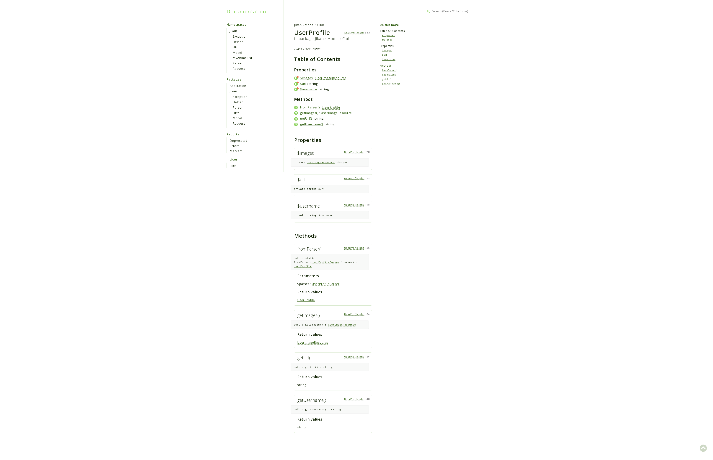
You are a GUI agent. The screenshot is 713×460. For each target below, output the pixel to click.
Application (238, 86)
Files (233, 166)
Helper (238, 42)
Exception (240, 36)
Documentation (246, 11)
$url (303, 84)
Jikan (233, 31)
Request (239, 69)
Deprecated (238, 141)
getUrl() (306, 118)
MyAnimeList (242, 58)
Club (320, 25)
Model (237, 53)
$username (308, 89)
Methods (387, 39)
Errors (235, 146)
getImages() (309, 113)
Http (236, 47)
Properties (388, 35)
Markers (236, 151)
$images (306, 78)
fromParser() (310, 107)
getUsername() (311, 124)
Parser (238, 63)
